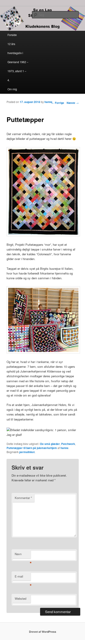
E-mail (23, 577)
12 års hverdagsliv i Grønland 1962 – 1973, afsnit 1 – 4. (17, 62)
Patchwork (68, 444)
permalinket (27, 452)
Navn (23, 555)
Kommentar (23, 498)
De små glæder (50, 444)
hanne (48, 102)
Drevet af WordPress (42, 632)
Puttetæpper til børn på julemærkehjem (32, 448)
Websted (20, 598)
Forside (12, 35)
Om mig (12, 89)
